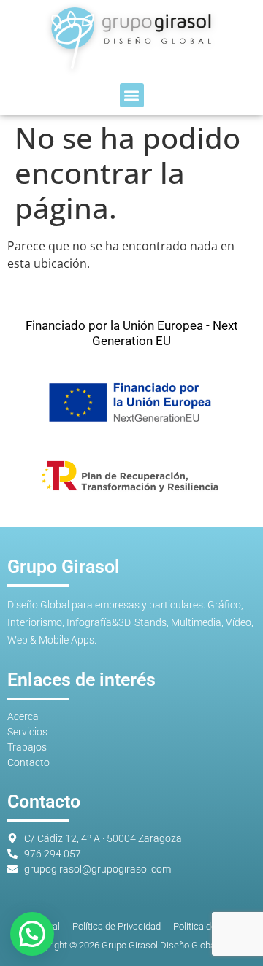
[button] (132, 95)
